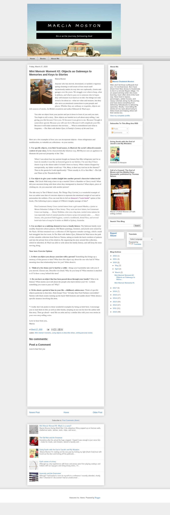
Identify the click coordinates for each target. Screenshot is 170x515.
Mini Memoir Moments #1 (124, 283)
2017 (115, 288)
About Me (55, 59)
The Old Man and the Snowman (50, 438)
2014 (115, 298)
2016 (115, 291)
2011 (115, 308)
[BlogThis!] (55, 329)
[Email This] (52, 329)
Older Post (97, 412)
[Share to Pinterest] (62, 329)
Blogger (97, 498)
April (117, 269)
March (117, 272)
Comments (117, 133)
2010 (115, 312)
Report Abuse (113, 234)
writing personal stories (84, 333)
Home (32, 59)
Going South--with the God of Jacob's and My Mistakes (59, 450)
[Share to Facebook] (59, 329)
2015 (115, 295)
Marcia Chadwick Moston (123, 81)
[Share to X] (57, 329)
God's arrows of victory (47, 462)
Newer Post (34, 412)
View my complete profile (120, 116)
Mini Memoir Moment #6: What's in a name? (55, 426)
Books (43, 59)
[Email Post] (48, 329)
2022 (115, 256)
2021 (115, 259)
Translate (137, 244)
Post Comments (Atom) (70, 420)
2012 (115, 305)
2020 (115, 262)
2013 (115, 302)
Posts (115, 129)
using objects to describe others (63, 333)
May (117, 265)
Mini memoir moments (43, 333)
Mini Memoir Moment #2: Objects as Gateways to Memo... (124, 277)
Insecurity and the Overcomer (50, 473)
